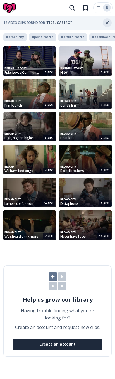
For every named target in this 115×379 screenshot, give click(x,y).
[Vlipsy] (10, 8)
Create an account (57, 344)
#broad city (15, 37)
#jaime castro (42, 37)
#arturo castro (72, 37)
